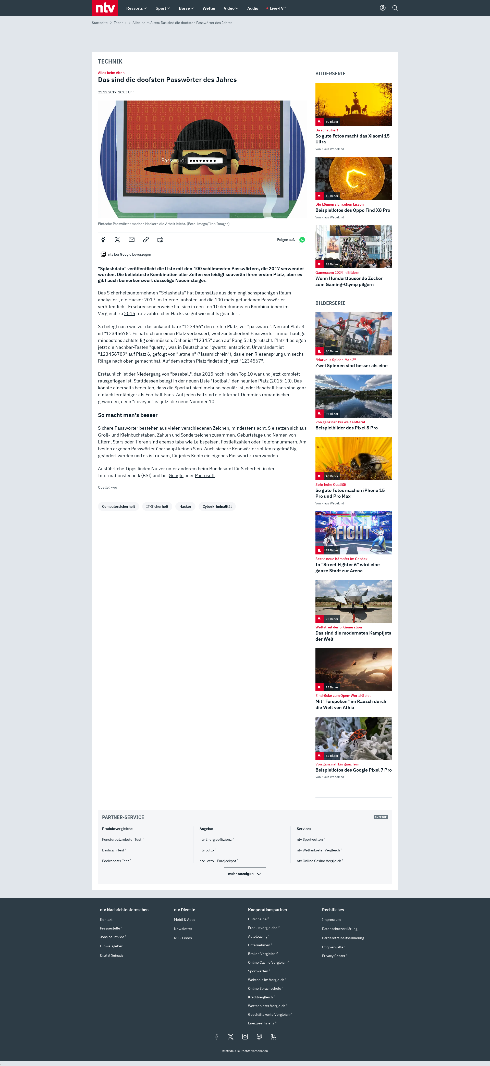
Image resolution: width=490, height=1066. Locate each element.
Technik (120, 22)
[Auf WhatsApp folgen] (302, 239)
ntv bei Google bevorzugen (129, 254)
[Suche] (395, 8)
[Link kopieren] (146, 239)
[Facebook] (103, 239)
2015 (129, 313)
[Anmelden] (383, 8)
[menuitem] (145, 8)
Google (176, 475)
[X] (117, 239)
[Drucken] (160, 239)
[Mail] (132, 239)
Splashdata (172, 293)
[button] (202, 163)
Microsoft (205, 475)
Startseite (100, 22)
